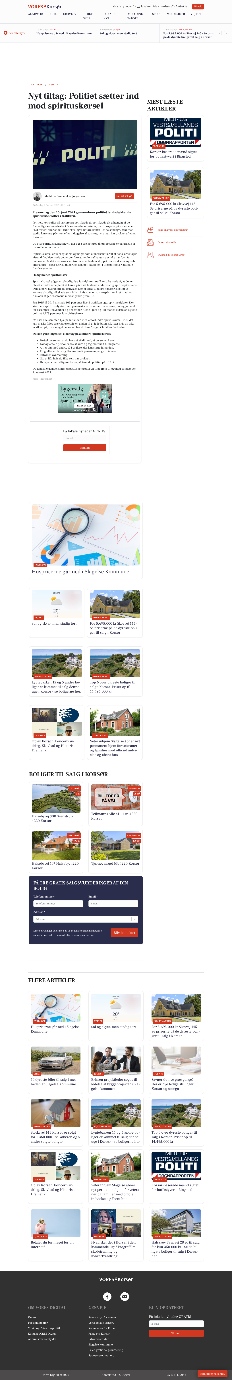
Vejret (196, 14)
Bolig (53, 14)
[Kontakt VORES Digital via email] (124, 1296)
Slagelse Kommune (100, 1344)
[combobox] (35, 919)
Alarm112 (35, 14)
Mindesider (176, 14)
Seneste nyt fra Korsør (102, 1317)
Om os (32, 1317)
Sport (156, 14)
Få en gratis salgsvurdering (105, 1350)
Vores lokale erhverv (101, 1323)
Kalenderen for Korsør (102, 1328)
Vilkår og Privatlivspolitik (44, 1328)
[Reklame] (85, 398)
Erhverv (69, 14)
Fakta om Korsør (98, 1333)
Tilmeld (198, 6)
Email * (93, 896)
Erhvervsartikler (98, 1339)
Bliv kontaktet (124, 932)
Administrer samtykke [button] (42, 1339)
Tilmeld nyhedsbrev (212, 1374)
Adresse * (39, 912)
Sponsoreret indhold (101, 1355)
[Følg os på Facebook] (107, 1296)
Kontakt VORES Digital (42, 1333)
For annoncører (38, 1323)
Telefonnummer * (44, 896)
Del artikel (122, 196)
